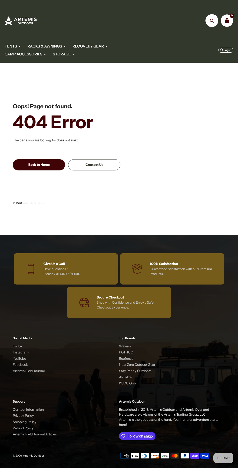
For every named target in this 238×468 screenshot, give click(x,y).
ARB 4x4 (125, 377)
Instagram (21, 352)
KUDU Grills (128, 383)
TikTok (18, 346)
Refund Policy (23, 428)
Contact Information (28, 409)
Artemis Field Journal (29, 371)
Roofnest (126, 358)
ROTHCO (126, 352)
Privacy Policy (23, 416)
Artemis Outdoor (33, 203)
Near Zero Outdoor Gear (137, 365)
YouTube (19, 358)
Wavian (125, 346)
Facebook (20, 365)
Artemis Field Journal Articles (35, 434)
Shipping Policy (24, 422)
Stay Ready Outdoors (135, 371)
